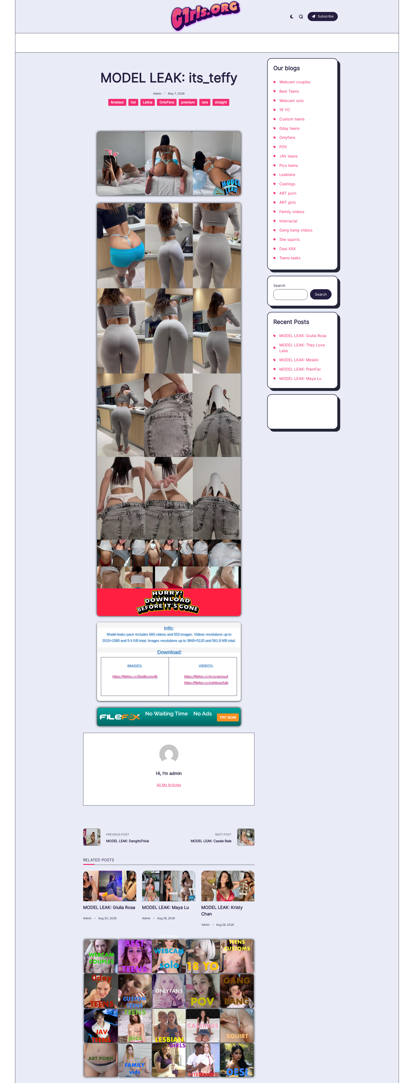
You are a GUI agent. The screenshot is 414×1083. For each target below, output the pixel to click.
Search (279, 285)
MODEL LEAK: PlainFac (300, 369)
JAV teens (288, 156)
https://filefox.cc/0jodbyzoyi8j (134, 676)
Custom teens (292, 119)
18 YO (284, 109)
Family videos (291, 211)
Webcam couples (294, 82)
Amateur (117, 102)
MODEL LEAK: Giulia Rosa (109, 907)
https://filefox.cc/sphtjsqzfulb (206, 683)
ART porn (287, 193)
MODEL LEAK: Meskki (299, 360)
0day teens (289, 128)
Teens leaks (289, 258)
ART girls (287, 202)
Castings (287, 184)
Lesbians (287, 174)
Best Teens (289, 91)
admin (157, 93)
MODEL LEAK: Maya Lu (165, 907)
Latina (147, 102)
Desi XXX (287, 249)
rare (205, 102)
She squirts (289, 239)
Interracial (288, 221)
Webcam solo (291, 100)
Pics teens (288, 165)
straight (221, 102)
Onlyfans (287, 137)
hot (133, 102)
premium (188, 102)
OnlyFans (167, 102)
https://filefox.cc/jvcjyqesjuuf (206, 676)
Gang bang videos (295, 230)
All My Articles (169, 785)
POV (283, 147)
